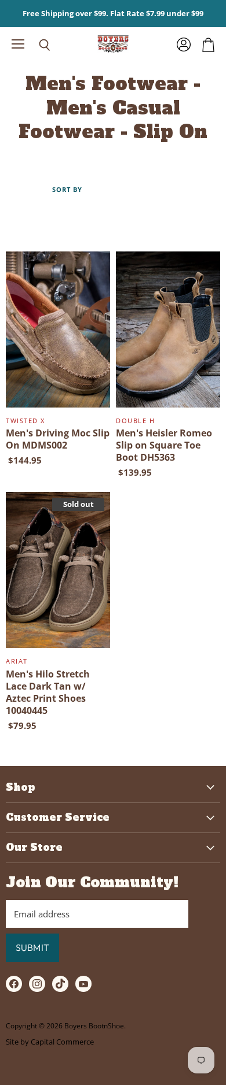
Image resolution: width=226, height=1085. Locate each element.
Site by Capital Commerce (50, 1041)
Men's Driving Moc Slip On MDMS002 (58, 439)
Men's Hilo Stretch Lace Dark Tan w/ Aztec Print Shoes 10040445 (48, 692)
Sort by (67, 190)
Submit (32, 947)
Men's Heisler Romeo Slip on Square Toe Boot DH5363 (164, 445)
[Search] (36, 45)
